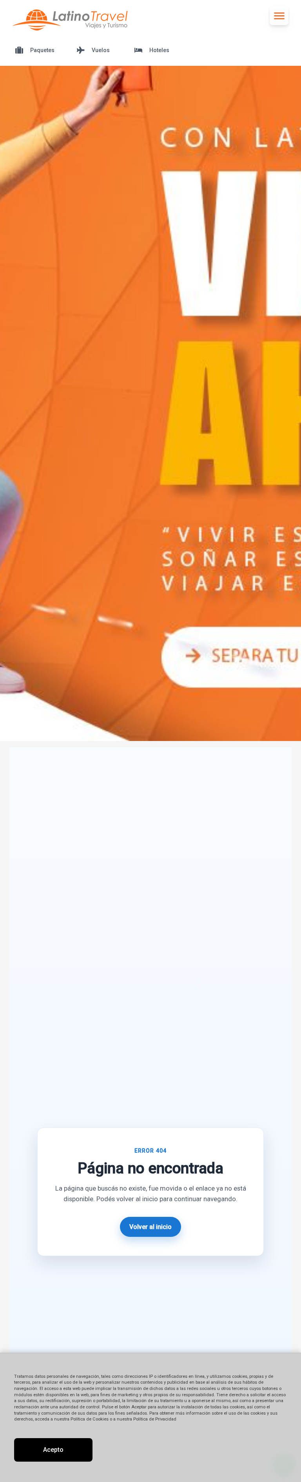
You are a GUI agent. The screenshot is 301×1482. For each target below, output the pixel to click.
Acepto (53, 1449)
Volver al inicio (150, 1227)
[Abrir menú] (279, 15)
